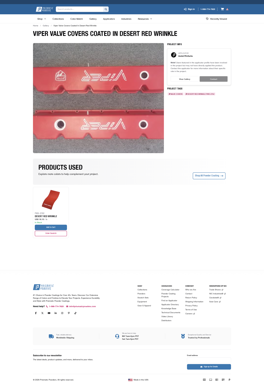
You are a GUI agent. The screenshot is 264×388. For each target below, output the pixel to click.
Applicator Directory (170, 304)
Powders (141, 293)
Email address (192, 355)
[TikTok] (75, 313)
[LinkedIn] (55, 313)
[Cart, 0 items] (225, 9)
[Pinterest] (69, 313)
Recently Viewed (218, 18)
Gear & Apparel (144, 305)
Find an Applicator (169, 300)
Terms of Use (191, 309)
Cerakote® (214, 297)
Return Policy (191, 297)
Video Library (167, 316)
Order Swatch (50, 233)
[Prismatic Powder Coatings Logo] (44, 9)
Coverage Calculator (170, 289)
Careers (188, 313)
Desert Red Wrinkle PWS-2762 (200, 94)
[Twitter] (42, 313)
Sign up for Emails (211, 367)
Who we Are (190, 289)
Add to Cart (50, 227)
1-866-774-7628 (56, 306)
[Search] (106, 9)
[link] (75, 25)
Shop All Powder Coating (207, 176)
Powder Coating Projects (168, 295)
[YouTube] (49, 313)
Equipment (142, 301)
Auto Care (213, 301)
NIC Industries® (216, 293)
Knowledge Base (168, 308)
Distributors (166, 320)
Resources (143, 18)
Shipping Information (194, 301)
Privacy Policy (191, 305)
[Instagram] (62, 313)
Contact (213, 79)
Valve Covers (177, 94)
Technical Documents (170, 312)
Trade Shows (215, 289)
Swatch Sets (143, 297)
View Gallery (184, 79)
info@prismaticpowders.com (82, 306)
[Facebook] (35, 313)
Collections (142, 289)
